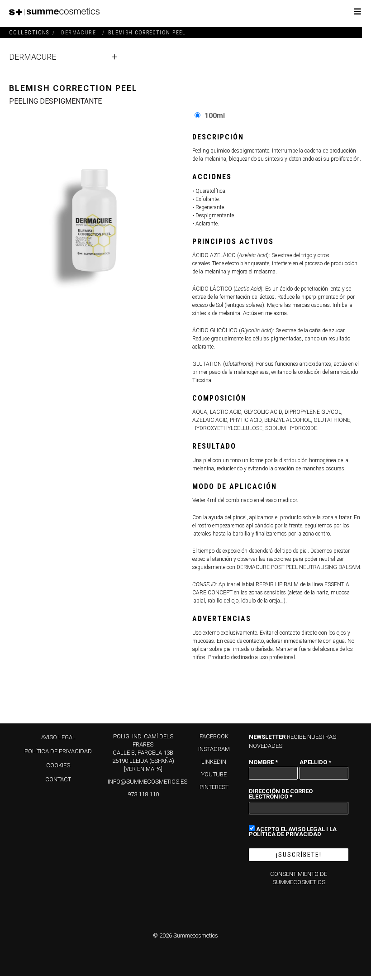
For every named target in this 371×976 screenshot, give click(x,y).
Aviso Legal (58, 737)
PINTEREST (214, 787)
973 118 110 (143, 794)
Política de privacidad (58, 751)
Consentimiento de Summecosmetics (298, 878)
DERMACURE (32, 57)
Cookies (58, 765)
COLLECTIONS (29, 32)
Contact (58, 779)
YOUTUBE (214, 774)
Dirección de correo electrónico (281, 793)
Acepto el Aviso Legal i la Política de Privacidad (293, 831)
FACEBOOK (214, 736)
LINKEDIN (213, 761)
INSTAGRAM (214, 749)
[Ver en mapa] (143, 768)
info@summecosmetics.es (147, 781)
